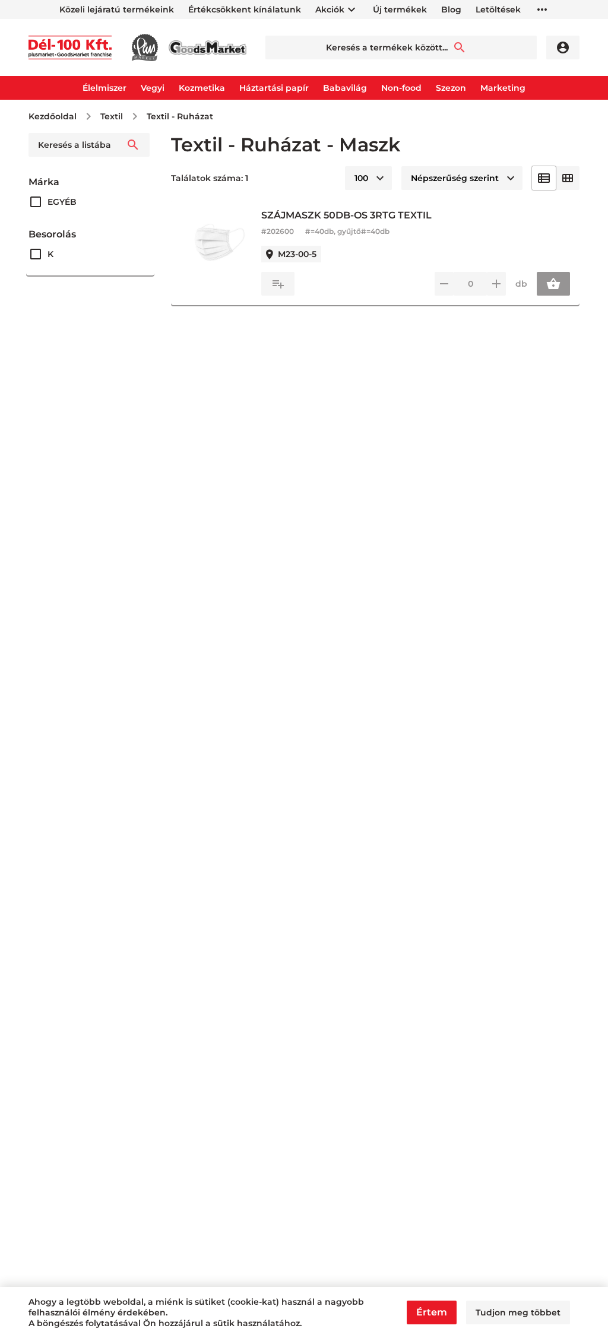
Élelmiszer (104, 88)
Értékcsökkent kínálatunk (244, 9)
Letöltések (498, 9)
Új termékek (400, 9)
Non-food (401, 88)
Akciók (329, 9)
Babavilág (345, 88)
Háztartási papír (274, 88)
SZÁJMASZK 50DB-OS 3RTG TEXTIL (346, 215)
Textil (111, 116)
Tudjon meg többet (518, 1312)
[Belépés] (563, 47)
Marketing (502, 88)
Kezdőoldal (52, 116)
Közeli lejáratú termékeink (116, 9)
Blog (451, 9)
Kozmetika (202, 88)
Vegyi (152, 88)
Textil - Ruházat (180, 116)
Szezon (451, 88)
